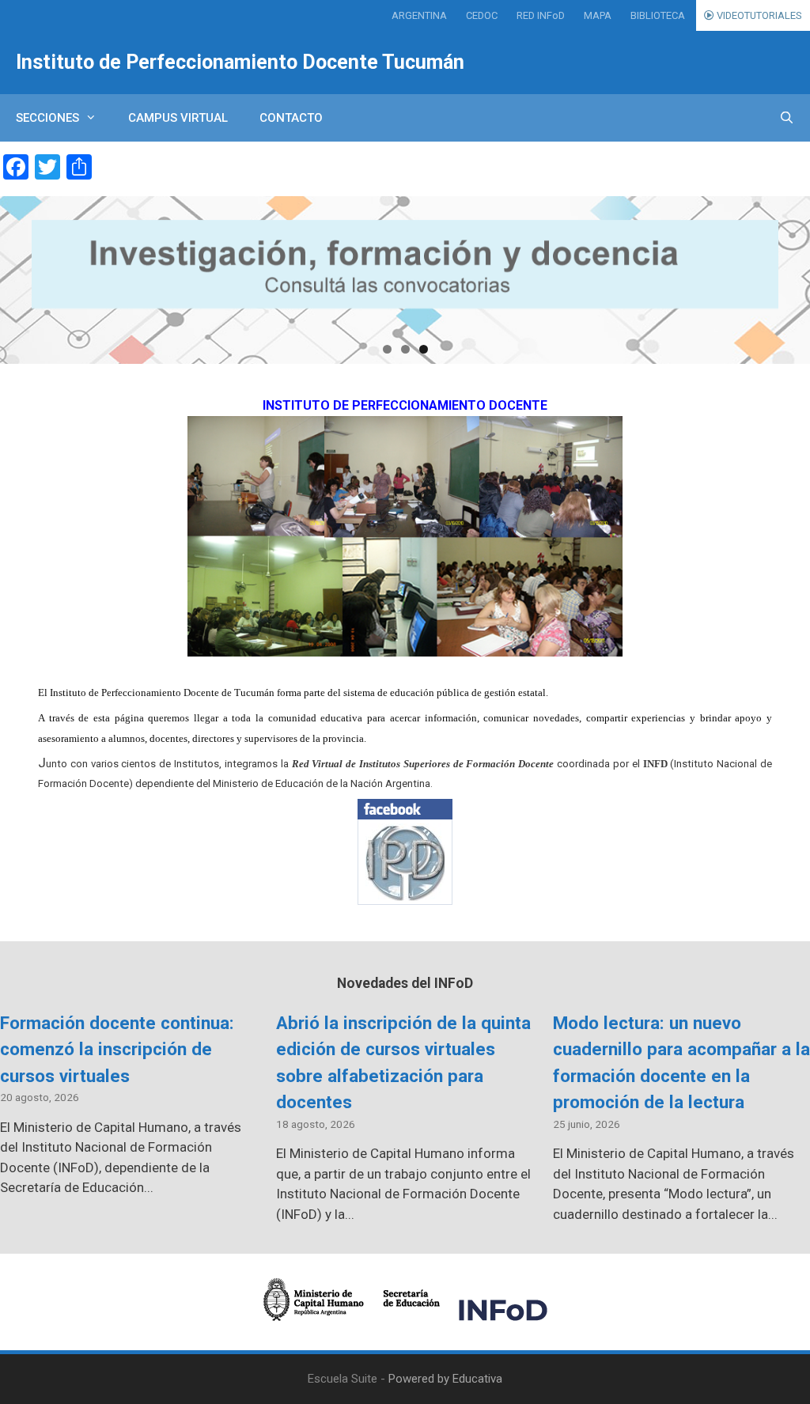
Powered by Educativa (445, 1379)
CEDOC (482, 15)
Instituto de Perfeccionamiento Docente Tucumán (240, 62)
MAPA (597, 15)
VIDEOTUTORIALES (758, 15)
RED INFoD (541, 15)
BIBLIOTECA (657, 15)
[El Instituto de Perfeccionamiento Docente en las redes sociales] (405, 852)
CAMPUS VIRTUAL (178, 118)
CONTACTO (291, 118)
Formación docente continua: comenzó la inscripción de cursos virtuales (117, 1049)
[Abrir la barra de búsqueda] (786, 118)
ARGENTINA (419, 15)
